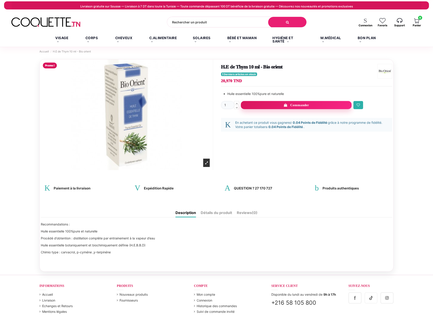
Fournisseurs (129, 300)
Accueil (47, 294)
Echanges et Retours (57, 306)
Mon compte (206, 294)
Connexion (204, 300)
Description (185, 213)
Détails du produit (216, 213)
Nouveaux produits (134, 294)
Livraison (48, 300)
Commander (299, 105)
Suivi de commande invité (216, 311)
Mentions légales (54, 311)
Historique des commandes (217, 306)
